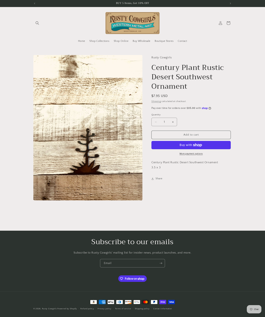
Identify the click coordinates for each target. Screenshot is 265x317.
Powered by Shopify (67, 309)
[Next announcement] (230, 3)
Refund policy (87, 308)
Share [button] (159, 178)
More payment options (191, 153)
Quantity (156, 115)
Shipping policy (142, 308)
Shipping (156, 101)
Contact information (162, 308)
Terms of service (123, 308)
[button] (37, 23)
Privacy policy (104, 308)
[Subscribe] (161, 263)
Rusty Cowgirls (49, 309)
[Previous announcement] (35, 3)
